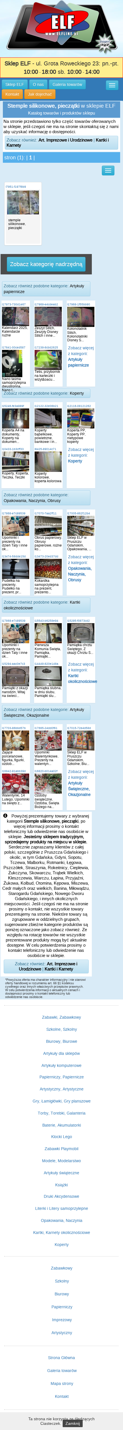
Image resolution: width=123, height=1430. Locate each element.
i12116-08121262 (79, 406)
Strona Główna (61, 1357)
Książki (61, 1185)
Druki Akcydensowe (61, 1196)
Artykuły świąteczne (61, 1173)
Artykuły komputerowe (61, 1065)
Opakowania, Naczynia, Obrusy (32, 500)
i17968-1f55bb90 (78, 304)
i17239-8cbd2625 (46, 347)
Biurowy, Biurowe (61, 1041)
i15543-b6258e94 (46, 620)
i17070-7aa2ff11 (46, 513)
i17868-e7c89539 (13, 513)
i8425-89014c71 (45, 449)
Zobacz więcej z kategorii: (81, 455)
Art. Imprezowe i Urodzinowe (65, 139)
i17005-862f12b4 (78, 513)
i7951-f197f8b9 (16, 186)
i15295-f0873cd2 (78, 620)
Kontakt (62, 1396)
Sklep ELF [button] (14, 84)
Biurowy (62, 1294)
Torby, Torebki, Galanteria (62, 1113)
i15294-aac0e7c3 (13, 663)
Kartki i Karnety (59, 968)
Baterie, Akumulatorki (61, 1125)
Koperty (77, 393)
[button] (112, 85)
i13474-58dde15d (14, 556)
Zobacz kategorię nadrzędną (46, 264)
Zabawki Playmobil (61, 1148)
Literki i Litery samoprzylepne (61, 1208)
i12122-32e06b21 (46, 406)
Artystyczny (61, 1332)
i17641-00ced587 (13, 347)
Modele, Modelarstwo (61, 1160)
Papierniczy (61, 1307)
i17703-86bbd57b (14, 728)
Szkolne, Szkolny (61, 1029)
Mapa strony (62, 1383)
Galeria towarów (62, 1370)
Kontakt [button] (12, 94)
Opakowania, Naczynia (61, 1220)
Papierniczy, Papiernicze (61, 1077)
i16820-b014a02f (46, 771)
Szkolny (62, 1281)
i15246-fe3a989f (13, 406)
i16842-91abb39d (14, 771)
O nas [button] (38, 84)
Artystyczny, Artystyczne (62, 1089)
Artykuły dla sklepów (61, 1053)
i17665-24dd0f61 (46, 728)
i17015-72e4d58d (79, 728)
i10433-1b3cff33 (13, 449)
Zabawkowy (61, 1268)
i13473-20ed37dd (46, 556)
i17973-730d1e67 (14, 304)
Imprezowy (62, 1319)
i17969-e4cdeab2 (46, 304)
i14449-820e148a (46, 663)
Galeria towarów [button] (67, 84)
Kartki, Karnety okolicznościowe (61, 1232)
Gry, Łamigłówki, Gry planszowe (62, 1101)
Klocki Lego (61, 1136)
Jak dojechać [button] (40, 94)
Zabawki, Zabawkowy (61, 1017)
